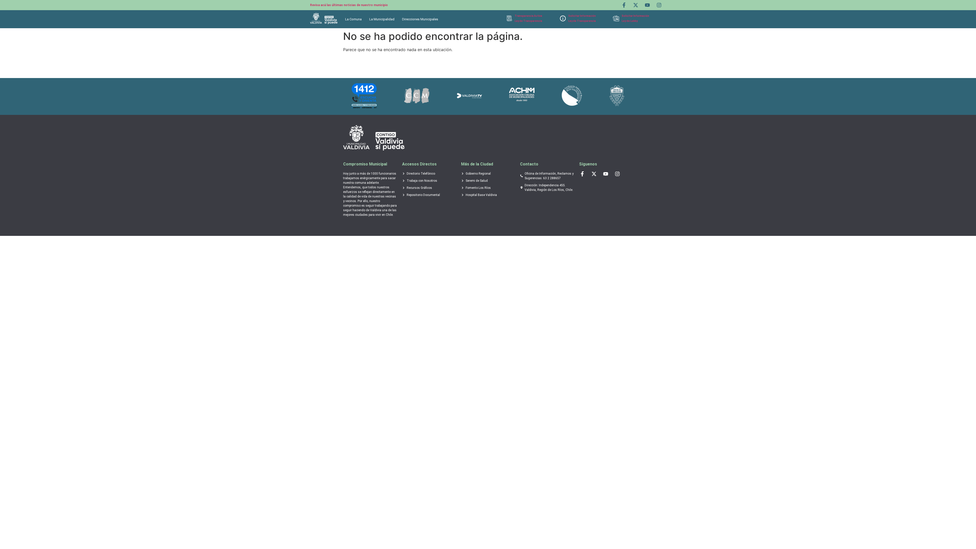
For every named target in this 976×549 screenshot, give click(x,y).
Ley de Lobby (630, 21)
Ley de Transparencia (528, 21)
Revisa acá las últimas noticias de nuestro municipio (349, 5)
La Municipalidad (381, 19)
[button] (355, 19)
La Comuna (353, 19)
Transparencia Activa (528, 15)
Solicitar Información (582, 15)
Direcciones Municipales (420, 19)
